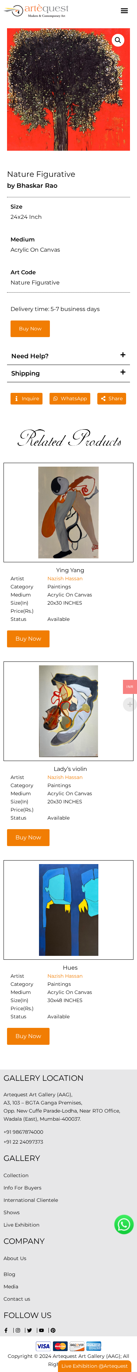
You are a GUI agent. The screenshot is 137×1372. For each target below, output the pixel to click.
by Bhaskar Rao (32, 186)
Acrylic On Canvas (69, 595)
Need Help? (29, 356)
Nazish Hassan (65, 578)
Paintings (59, 586)
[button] (124, 11)
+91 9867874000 (23, 1132)
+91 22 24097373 (23, 1142)
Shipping (25, 373)
